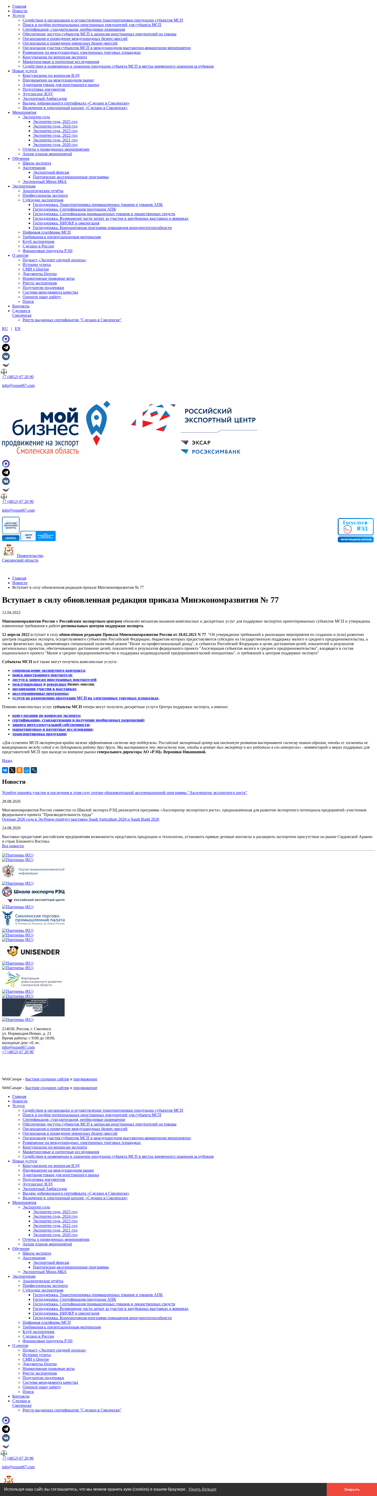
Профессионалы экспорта (45, 195)
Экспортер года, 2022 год (55, 135)
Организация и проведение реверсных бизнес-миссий (70, 43)
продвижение (85, 1079)
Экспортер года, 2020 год (55, 144)
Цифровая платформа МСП (47, 232)
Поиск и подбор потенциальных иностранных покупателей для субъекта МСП (92, 25)
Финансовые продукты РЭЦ (48, 251)
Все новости (13, 846)
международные (27, 684)
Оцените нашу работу (42, 297)
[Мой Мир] (27, 770)
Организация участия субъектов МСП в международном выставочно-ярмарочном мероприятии (107, 48)
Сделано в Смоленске (22, 312)
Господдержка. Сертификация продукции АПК (74, 209)
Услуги (18, 15)
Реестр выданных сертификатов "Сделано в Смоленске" (72, 320)
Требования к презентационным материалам (62, 237)
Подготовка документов (44, 89)
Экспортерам (23, 186)
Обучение (20, 158)
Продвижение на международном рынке (58, 80)
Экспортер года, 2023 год (55, 131)
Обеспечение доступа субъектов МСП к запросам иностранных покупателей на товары (99, 34)
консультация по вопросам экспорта (46, 715)
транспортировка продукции (39, 734)
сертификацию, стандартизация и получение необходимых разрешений (78, 720)
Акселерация (34, 168)
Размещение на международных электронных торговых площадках (82, 52)
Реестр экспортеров (40, 283)
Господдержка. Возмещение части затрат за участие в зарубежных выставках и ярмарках (110, 218)
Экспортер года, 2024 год (55, 126)
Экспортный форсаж (51, 172)
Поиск (28, 301)
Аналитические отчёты (43, 191)
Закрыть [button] (352, 1489)
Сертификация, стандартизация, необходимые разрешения (74, 29)
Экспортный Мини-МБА (45, 181)
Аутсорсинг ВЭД (38, 94)
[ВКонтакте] (5, 770)
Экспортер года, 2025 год (55, 121)
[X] (12, 770)
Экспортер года (36, 117)
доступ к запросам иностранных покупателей (54, 679)
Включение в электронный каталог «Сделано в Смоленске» (75, 108)
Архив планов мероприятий (47, 154)
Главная (19, 6)
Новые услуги (24, 71)
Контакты (20, 306)
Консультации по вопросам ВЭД (51, 75)
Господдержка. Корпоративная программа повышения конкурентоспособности (102, 227)
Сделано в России (38, 246)
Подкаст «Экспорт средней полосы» (54, 260)
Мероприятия (24, 112)
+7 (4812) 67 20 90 (18, 377)
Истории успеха (37, 264)
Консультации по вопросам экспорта (55, 57)
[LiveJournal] (34, 770)
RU (5, 328)
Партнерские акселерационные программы (71, 177)
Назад (7, 760)
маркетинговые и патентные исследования (52, 729)
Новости (19, 11)
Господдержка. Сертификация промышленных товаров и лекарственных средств (104, 214)
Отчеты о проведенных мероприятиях (56, 149)
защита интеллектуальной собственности (50, 725)
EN (18, 328)
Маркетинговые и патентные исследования (61, 61)
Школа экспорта (37, 163)
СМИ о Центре (36, 269)
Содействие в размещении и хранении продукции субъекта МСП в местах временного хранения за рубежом (118, 66)
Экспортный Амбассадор (45, 98)
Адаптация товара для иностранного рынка (61, 84)
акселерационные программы (40, 693)
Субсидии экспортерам (43, 200)
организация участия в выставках (44, 689)
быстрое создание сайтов (47, 1079)
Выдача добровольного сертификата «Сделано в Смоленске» (76, 103)
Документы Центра (40, 274)
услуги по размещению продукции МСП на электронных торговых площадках (85, 698)
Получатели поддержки (43, 287)
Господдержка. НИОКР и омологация (66, 223)
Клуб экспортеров (38, 241)
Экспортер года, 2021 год (55, 140)
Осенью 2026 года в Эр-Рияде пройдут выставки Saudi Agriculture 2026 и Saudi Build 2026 (80, 819)
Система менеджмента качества (50, 292)
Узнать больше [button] (202, 1489)
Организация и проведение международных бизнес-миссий (75, 38)
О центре (20, 255)
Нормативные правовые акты (49, 278)
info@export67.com (18, 385)
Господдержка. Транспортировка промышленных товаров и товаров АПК (98, 204)
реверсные (57, 684)
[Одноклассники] (19, 770)
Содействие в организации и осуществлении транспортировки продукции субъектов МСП (103, 20)
